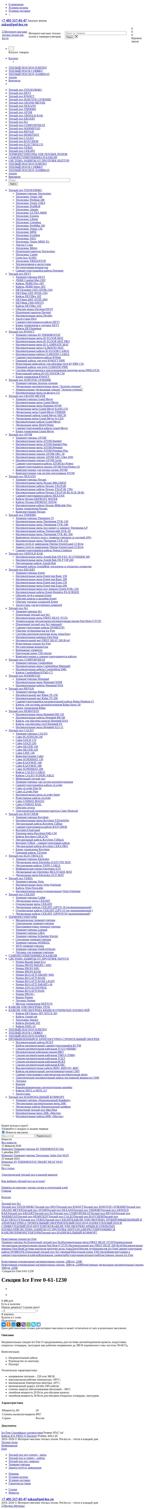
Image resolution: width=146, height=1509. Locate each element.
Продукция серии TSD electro (90, 1251)
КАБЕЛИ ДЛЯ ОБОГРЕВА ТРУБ (92, 1219)
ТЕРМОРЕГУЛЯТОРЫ (27, 1232)
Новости (14, 1492)
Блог (4, 1448)
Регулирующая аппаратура (82, 1255)
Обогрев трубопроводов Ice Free (97, 1248)
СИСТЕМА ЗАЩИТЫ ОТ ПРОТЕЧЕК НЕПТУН (39, 160)
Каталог (13, 58)
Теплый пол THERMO (22, 109)
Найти (13, 184)
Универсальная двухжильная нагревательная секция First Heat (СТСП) (66, 1244)
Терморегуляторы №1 (14, 1242)
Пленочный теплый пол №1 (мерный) (48, 1251)
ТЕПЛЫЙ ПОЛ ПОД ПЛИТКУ (28, 67)
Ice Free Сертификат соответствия (22, 1432)
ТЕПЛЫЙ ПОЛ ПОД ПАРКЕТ (81, 1222)
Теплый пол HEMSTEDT (24, 134)
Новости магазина (16, 1132)
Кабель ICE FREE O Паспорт (19, 1435)
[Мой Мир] (13, 1324)
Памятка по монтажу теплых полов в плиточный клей (34, 1187)
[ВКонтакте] (3, 1324)
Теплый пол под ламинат (24, 1461)
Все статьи (7, 1168)
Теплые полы (9, 1442)
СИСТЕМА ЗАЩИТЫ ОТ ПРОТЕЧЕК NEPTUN (49, 1229)
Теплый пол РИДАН (21, 131)
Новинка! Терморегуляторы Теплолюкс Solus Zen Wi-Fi (35, 1155)
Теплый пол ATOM (20, 112)
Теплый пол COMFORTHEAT (27, 125)
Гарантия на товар (20, 1483)
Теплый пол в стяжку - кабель (27, 1458)
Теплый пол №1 (18, 121)
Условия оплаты (18, 1476)
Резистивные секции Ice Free (115, 1255)
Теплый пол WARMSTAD (24, 128)
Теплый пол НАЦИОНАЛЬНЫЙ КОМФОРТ (69, 1232)
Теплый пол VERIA (21, 147)
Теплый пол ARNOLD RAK (26, 115)
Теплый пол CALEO (21, 138)
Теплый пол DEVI (20, 93)
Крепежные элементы (52, 1255)
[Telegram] (38, 1324)
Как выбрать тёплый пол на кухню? (23, 1181)
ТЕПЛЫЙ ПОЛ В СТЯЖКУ (26, 70)
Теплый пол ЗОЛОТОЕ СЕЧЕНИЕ (30, 99)
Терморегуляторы (19, 1464)
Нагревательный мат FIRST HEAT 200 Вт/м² (96, 1245)
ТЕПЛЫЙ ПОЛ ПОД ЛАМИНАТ (29, 74)
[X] (18, 1324)
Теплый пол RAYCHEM (23, 141)
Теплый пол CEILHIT (22, 150)
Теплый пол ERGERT (22, 118)
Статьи (13, 1489)
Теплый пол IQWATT (22, 96)
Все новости (9, 1142)
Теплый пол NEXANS (22, 105)
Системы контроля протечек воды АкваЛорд (50, 1248)
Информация (9, 1445)
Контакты (14, 80)
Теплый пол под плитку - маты (27, 1454)
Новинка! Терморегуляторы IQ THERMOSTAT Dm (32, 1148)
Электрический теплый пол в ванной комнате (29, 1174)
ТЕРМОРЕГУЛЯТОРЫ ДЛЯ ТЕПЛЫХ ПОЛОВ (38, 154)
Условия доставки (19, 1480)
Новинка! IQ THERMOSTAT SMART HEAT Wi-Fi (31, 1161)
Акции (13, 77)
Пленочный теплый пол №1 (45, 1242)
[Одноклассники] (8, 1324)
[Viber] (23, 1324)
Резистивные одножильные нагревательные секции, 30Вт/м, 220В (41, 1264)
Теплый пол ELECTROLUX (26, 144)
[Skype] (33, 1324)
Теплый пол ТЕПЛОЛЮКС (25, 89)
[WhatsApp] (28, 1324)
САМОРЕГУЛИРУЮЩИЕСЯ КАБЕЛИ (33, 157)
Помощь (14, 1473)
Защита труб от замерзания (25, 1467)
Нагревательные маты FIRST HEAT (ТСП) (88, 1242)
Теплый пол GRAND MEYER (27, 102)
